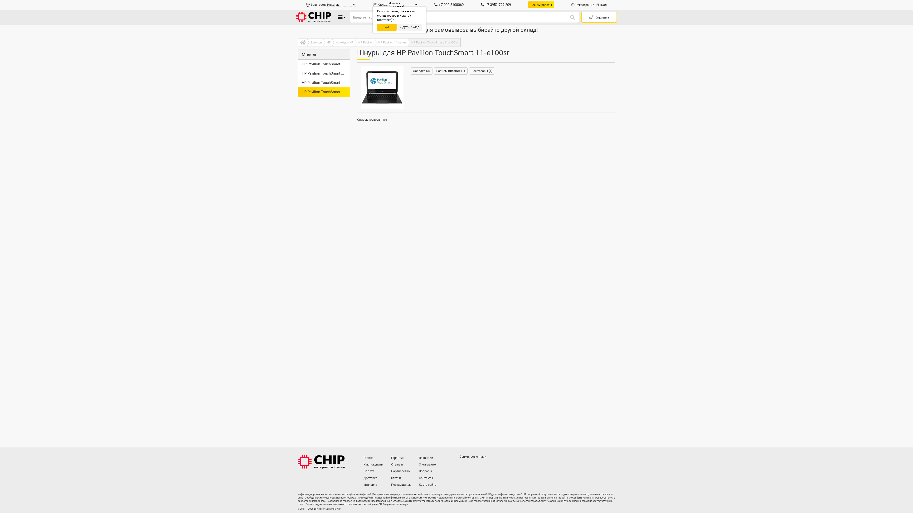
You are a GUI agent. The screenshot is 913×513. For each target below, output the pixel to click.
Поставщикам (401, 484)
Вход (603, 5)
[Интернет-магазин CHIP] (313, 17)
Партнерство (400, 471)
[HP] (382, 87)
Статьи (396, 478)
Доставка (370, 478)
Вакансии (426, 458)
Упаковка (370, 484)
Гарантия (397, 458)
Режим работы (541, 5)
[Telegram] (473, 465)
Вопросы (425, 471)
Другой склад (409, 27)
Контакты (426, 478)
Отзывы (397, 464)
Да (387, 27)
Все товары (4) (481, 71)
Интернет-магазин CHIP (321, 462)
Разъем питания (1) (450, 71)
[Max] (464, 465)
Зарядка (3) (421, 71)
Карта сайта (427, 484)
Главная (369, 458)
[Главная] (302, 42)
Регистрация (585, 5)
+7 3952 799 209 (498, 5)
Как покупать (373, 464)
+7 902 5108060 (451, 5)
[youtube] (483, 465)
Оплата (369, 471)
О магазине (427, 464)
